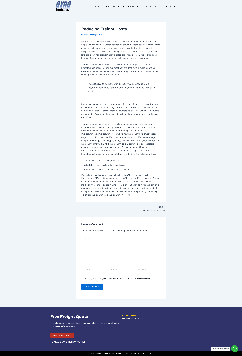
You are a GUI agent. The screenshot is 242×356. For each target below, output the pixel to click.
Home (98, 7)
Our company (112, 7)
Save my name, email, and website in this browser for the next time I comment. (117, 278)
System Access (131, 7)
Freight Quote (152, 7)
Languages (169, 7)
